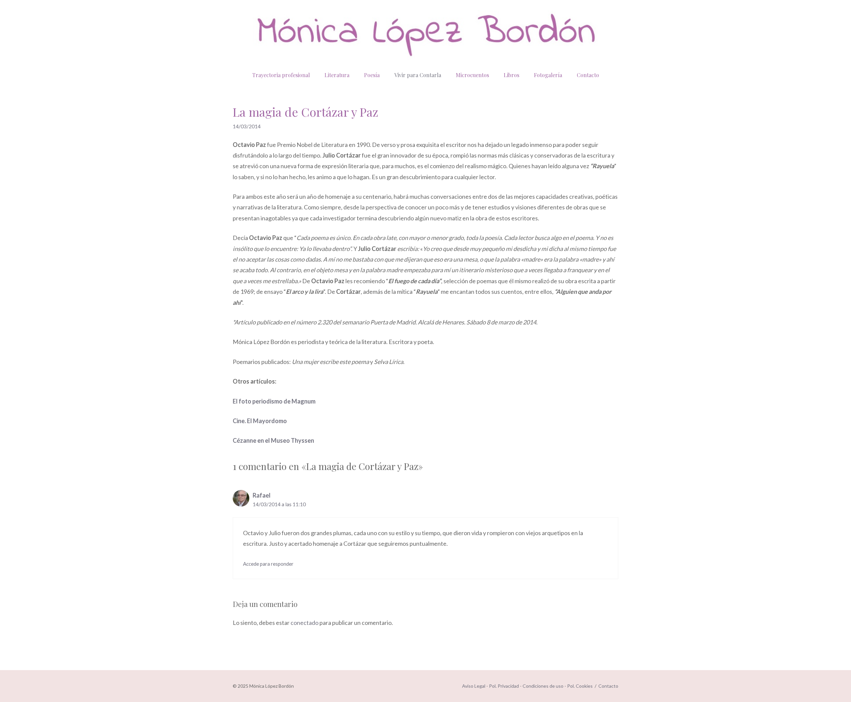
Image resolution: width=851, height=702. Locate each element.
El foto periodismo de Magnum (274, 401)
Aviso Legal (473, 686)
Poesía (372, 74)
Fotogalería (548, 74)
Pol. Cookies (580, 686)
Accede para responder (268, 564)
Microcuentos (472, 74)
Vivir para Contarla (417, 74)
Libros (511, 74)
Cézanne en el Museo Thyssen (273, 440)
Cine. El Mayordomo (260, 420)
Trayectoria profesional (281, 74)
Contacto (588, 74)
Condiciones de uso (543, 686)
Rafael (262, 495)
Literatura (336, 74)
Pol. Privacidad (504, 686)
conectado (304, 622)
